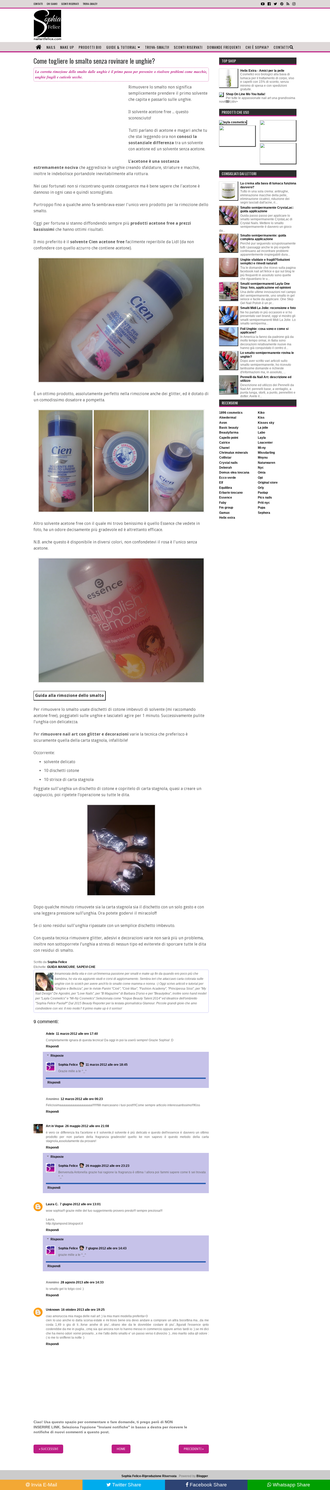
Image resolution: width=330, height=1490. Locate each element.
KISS (261, 417)
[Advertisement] (188, 25)
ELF (221, 482)
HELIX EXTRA (227, 517)
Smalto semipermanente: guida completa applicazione (263, 237)
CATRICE (224, 442)
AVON (223, 423)
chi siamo (52, 4)
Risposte (57, 1055)
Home (121, 1449)
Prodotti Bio (90, 47)
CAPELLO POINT (228, 437)
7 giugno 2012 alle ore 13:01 (80, 1204)
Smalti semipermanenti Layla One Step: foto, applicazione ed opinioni (265, 285)
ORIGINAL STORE (268, 482)
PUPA (261, 507)
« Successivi (48, 1449)
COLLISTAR (225, 457)
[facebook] (269, 4)
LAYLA (262, 437)
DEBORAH (225, 467)
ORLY (261, 488)
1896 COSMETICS (231, 412)
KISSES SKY (266, 423)
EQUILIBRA (225, 488)
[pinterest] (281, 4)
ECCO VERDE (227, 477)
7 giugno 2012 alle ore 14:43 (106, 1248)
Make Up (67, 47)
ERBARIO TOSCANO (231, 492)
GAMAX (224, 513)
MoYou (263, 457)
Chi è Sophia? (257, 47)
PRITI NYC (264, 502)
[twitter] (275, 4)
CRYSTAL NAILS (228, 463)
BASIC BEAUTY (228, 427)
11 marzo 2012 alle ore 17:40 (77, 1034)
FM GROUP (226, 507)
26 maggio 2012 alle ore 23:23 (107, 1166)
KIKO (261, 412)
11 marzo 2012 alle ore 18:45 (107, 1064)
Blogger (202, 1476)
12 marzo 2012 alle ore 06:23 (82, 1099)
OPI (260, 477)
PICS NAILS (265, 497)
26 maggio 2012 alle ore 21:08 (87, 1126)
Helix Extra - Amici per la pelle (262, 70)
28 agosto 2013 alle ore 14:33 (82, 1282)
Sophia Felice (68, 1064)
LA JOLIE (263, 427)
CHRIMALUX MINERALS (233, 452)
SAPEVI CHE (86, 967)
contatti (38, 4)
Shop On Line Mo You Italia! (245, 94)
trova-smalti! (90, 4)
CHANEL (224, 448)
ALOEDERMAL (227, 417)
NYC (261, 467)
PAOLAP (263, 492)
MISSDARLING (266, 452)
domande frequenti (224, 47)
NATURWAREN (266, 463)
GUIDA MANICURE (61, 967)
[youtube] (263, 4)
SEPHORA (264, 513)
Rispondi (52, 1046)
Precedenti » (194, 1449)
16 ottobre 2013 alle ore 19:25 (83, 1310)
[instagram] (293, 4)
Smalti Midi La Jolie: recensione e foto (268, 308)
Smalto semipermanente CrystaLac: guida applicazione (267, 209)
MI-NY (262, 448)
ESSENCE (225, 497)
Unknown (53, 1310)
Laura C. (52, 1204)
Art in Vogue (55, 1126)
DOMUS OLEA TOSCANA (234, 472)
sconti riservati (70, 4)
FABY (222, 502)
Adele (50, 1034)
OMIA (262, 472)
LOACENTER (265, 442)
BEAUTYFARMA (228, 432)
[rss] (287, 4)
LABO (261, 432)
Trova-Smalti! (157, 47)
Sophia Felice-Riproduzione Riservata (149, 1476)
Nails (50, 47)
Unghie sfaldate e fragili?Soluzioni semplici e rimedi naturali (265, 261)
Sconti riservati (188, 47)
